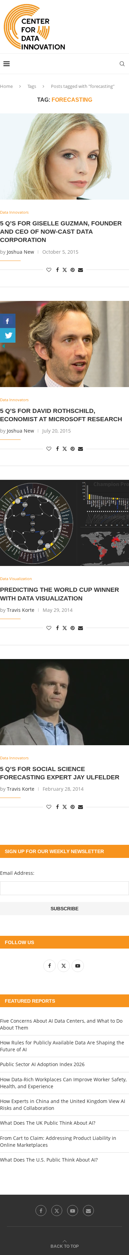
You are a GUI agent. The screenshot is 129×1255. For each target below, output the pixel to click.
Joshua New (20, 252)
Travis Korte (20, 610)
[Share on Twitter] (64, 269)
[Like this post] (48, 269)
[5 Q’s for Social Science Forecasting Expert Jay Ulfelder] (64, 702)
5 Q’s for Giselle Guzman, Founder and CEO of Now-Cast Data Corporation (61, 232)
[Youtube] (72, 1210)
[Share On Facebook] (7, 321)
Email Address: (17, 873)
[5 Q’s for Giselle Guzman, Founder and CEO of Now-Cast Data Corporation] (64, 156)
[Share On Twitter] (7, 335)
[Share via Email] (80, 269)
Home (6, 86)
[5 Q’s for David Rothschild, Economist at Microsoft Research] (64, 344)
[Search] (122, 64)
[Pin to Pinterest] (73, 269)
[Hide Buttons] (3, 346)
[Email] (88, 1210)
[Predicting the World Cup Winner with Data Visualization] (64, 523)
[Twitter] (56, 1210)
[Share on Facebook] (57, 269)
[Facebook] (40, 1210)
